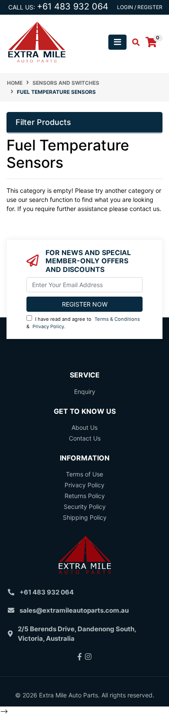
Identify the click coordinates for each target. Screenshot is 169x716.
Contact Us (85, 438)
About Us (85, 427)
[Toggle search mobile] (133, 42)
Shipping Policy (85, 517)
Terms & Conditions (117, 319)
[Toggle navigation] (117, 42)
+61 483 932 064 (72, 6)
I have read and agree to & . (83, 322)
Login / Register (139, 7)
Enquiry (84, 391)
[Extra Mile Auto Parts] (36, 41)
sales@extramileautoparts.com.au (74, 610)
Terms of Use (84, 474)
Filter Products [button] (43, 122)
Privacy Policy (48, 326)
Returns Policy (85, 495)
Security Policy (85, 506)
